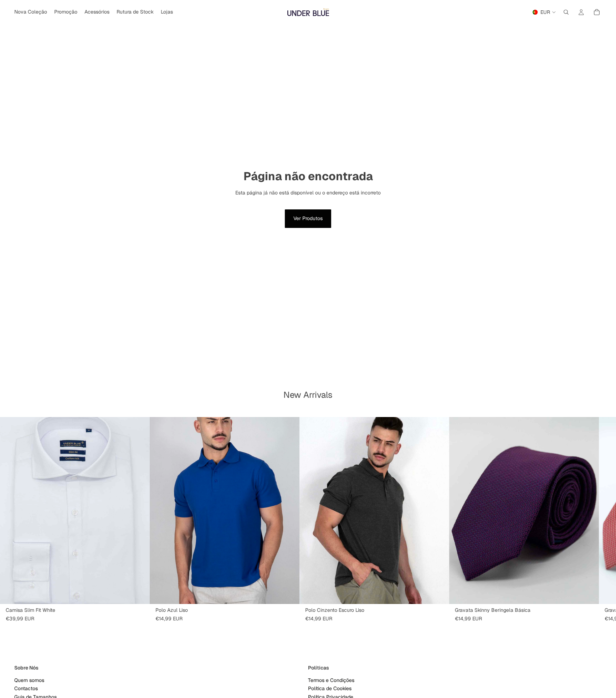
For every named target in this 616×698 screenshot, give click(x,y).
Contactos (26, 689)
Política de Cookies (329, 689)
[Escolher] (138, 593)
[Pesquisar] (566, 12)
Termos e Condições (331, 680)
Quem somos (29, 680)
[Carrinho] (597, 12)
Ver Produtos (308, 218)
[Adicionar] (587, 593)
